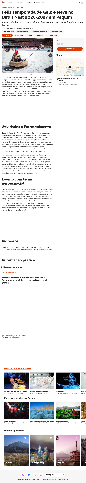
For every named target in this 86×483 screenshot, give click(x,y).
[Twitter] (35, 475)
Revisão (40, 35)
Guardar (8, 35)
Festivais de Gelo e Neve (17, 368)
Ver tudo (9, 69)
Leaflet (67, 75)
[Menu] (81, 2)
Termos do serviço (62, 479)
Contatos (28, 479)
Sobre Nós (21, 479)
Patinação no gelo (8, 31)
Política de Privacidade (49, 479)
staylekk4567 (28, 74)
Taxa (30, 35)
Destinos (11, 3)
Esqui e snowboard (22, 31)
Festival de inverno (56, 31)
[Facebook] (29, 475)
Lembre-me (71, 48)
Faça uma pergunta (9, 272)
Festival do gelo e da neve (39, 31)
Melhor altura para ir (12, 7)
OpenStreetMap (74, 75)
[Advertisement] (27, 110)
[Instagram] (23, 475)
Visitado (20, 35)
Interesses (20, 3)
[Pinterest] (41, 475)
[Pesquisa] (74, 2)
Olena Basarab (13, 337)
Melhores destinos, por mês (36, 3)
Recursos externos (12, 267)
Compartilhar (53, 35)
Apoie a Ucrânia (36, 479)
